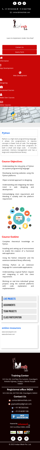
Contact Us (20, 47)
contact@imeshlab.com (21, 12)
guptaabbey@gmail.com (21, 404)
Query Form (19, 52)
